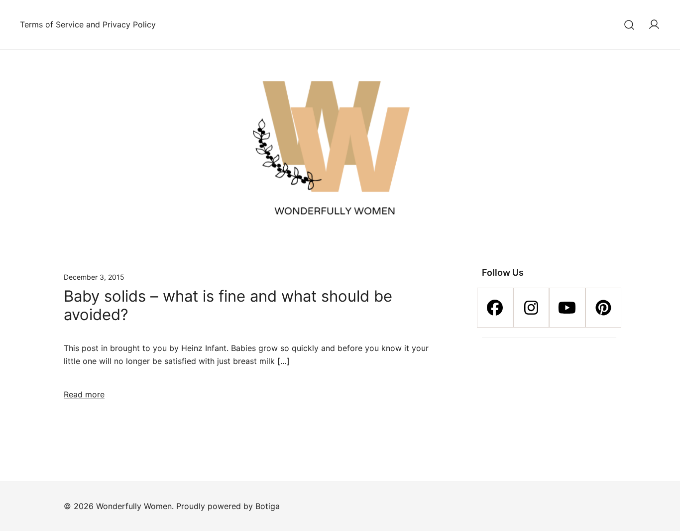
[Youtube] (567, 308)
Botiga (267, 506)
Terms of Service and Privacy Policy (88, 24)
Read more (84, 394)
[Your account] (654, 24)
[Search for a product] (629, 24)
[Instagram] (531, 308)
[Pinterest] (603, 308)
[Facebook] (495, 308)
